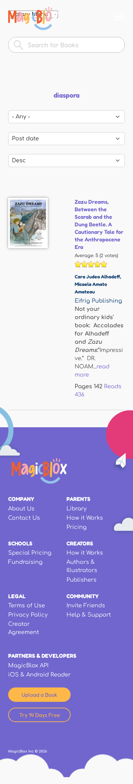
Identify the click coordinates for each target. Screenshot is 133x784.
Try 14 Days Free (39, 714)
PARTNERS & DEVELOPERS (42, 655)
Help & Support (88, 615)
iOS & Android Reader (39, 675)
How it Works (84, 518)
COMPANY (21, 498)
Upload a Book (39, 694)
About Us (21, 509)
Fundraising (25, 562)
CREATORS (79, 543)
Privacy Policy (28, 615)
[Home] (33, 18)
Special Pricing (29, 553)
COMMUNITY (82, 596)
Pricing (76, 527)
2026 (43, 751)
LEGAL (17, 596)
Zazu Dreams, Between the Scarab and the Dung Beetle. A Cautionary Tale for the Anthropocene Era (99, 224)
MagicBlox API (28, 665)
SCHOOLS (20, 543)
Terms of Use (26, 606)
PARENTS (78, 498)
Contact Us (24, 518)
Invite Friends (85, 606)
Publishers (81, 580)
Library (76, 509)
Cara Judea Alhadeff (97, 276)
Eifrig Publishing (98, 301)
